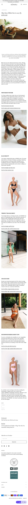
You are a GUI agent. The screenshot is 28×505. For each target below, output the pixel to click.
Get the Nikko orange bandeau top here (10, 289)
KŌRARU (15, 491)
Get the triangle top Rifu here (7, 226)
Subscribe (14, 441)
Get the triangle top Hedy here (8, 167)
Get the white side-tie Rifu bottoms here (10, 228)
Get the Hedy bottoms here (7, 170)
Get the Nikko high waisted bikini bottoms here (11, 291)
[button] (2, 4)
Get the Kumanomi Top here (7, 105)
